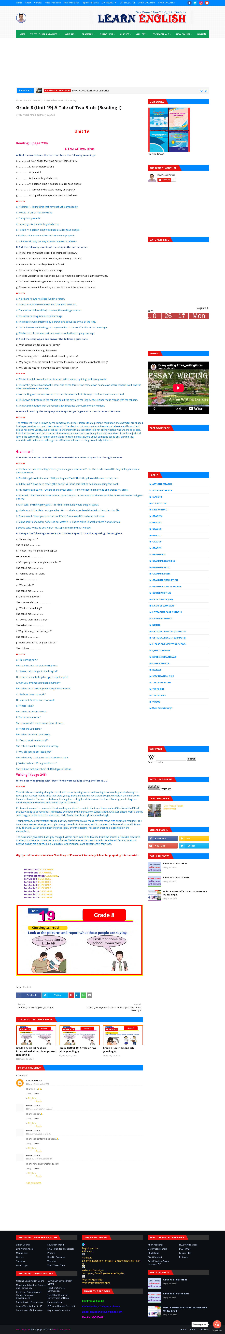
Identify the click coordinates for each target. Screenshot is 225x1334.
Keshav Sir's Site (71, 2)
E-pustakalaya (54, 1302)
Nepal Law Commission (58, 1310)
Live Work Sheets (24, 1248)
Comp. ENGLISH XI (146, 2)
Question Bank (161, 650)
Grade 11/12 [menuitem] (106, 34)
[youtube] (207, 3)
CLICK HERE (46, 869)
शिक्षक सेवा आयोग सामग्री (162, 708)
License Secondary (163, 605)
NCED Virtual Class (188, 1244)
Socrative (21, 1261)
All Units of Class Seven (176, 877)
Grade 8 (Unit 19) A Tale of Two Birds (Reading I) (78, 1049)
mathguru (87, 1257)
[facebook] (189, 3)
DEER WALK (184, 1248)
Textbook (158, 688)
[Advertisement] (112, 63)
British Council (23, 1244)
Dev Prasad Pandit (27, 114)
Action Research (162, 484)
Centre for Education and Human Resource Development (28, 1294)
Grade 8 (27, 100)
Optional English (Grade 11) (168, 631)
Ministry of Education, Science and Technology (31, 1286)
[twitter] (195, 3)
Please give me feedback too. (169, 644)
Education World (55, 1244)
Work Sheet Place (56, 1265)
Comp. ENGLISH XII (166, 2)
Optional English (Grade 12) (168, 637)
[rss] (194, 838)
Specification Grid (163, 676)
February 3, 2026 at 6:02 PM (40, 1159)
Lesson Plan (185, 1252)
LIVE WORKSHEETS (162, 618)
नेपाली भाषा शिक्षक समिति (92, 1279)
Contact (38, 2)
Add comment (33, 1182)
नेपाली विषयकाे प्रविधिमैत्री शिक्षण (96, 1282)
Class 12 (157, 496)
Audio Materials (162, 490)
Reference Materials (164, 656)
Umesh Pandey (34, 1080)
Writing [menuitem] (69, 34)
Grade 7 (156, 535)
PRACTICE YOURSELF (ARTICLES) (87, 90)
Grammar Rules (161, 573)
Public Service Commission (29, 1302)
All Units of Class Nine (175, 863)
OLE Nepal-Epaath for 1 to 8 (61, 1306)
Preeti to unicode (53, 2)
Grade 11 (157, 522)
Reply (29, 1093)
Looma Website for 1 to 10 (29, 1306)
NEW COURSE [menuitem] (183, 34)
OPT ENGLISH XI (109, 2)
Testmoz (51, 1261)
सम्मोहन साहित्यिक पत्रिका (93, 1270)
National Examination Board (30, 1280)
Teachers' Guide (161, 682)
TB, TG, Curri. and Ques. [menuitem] (44, 34)
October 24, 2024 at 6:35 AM (40, 1109)
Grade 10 (157, 516)
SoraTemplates (23, 1329)
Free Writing (159, 509)
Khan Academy (155, 1244)
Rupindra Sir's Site (90, 2)
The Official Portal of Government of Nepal (58, 1296)
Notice (156, 624)
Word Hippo (22, 1265)
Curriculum (159, 503)
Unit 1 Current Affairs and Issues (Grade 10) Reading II (185, 893)
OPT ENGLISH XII (127, 2)
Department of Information (29, 1310)
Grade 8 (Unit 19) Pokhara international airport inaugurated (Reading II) (36, 1051)
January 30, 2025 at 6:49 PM (39, 1134)
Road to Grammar (56, 1257)
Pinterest (183, 1257)
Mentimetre (22, 1252)
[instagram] (201, 3)
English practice (90, 1248)
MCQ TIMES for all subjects (60, 1248)
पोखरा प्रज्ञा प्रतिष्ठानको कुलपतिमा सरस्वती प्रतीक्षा (103, 1273)
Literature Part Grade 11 (167, 612)
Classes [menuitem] (124, 34)
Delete (36, 1093)
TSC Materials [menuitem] (161, 34)
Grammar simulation (165, 580)
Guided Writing (161, 592)
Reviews (156, 669)
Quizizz (20, 1257)
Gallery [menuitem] (140, 34)
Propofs (51, 1252)
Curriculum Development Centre (59, 1282)
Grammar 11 (159, 554)
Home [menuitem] (22, 34)
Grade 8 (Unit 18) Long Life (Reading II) (119, 1049)
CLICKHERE (45, 872)
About (28, 2)
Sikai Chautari (155, 1257)
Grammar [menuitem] (87, 34)
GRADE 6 (156, 528)
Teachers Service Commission (56, 1289)
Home (19, 2)
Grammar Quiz (161, 567)
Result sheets (160, 663)
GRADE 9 (156, 548)
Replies (32, 1098)
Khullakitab (153, 1252)
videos (156, 701)
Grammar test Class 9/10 (166, 586)
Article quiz (88, 1251)
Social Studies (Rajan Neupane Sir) (158, 1263)
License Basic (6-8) (162, 599)
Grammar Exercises (163, 560)
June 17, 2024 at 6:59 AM (38, 1084)
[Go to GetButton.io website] (217, 1331)
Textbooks (159, 695)
